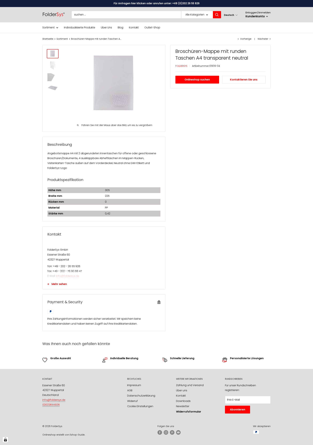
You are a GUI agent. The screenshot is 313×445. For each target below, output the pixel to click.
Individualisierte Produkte (79, 27)
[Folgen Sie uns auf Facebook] (159, 432)
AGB (129, 390)
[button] (231, 15)
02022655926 (51, 405)
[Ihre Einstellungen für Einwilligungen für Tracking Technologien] (5, 439)
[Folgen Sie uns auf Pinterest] (172, 432)
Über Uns (106, 27)
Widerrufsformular (188, 412)
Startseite (47, 38)
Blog (120, 27)
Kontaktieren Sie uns (243, 79)
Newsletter (182, 406)
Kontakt (134, 27)
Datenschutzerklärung (141, 396)
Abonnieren (237, 409)
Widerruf (132, 401)
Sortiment (48, 27)
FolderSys (181, 66)
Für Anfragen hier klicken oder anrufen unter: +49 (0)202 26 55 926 (157, 3)
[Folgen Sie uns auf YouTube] (178, 432)
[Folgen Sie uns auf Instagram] (166, 432)
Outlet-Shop (152, 27)
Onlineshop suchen (197, 79)
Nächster (263, 38)
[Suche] (217, 14)
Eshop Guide (77, 434)
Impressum (134, 385)
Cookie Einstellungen (140, 406)
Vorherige (245, 38)
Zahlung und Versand (190, 385)
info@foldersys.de (67, 276)
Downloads (183, 401)
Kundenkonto (255, 16)
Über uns (181, 390)
